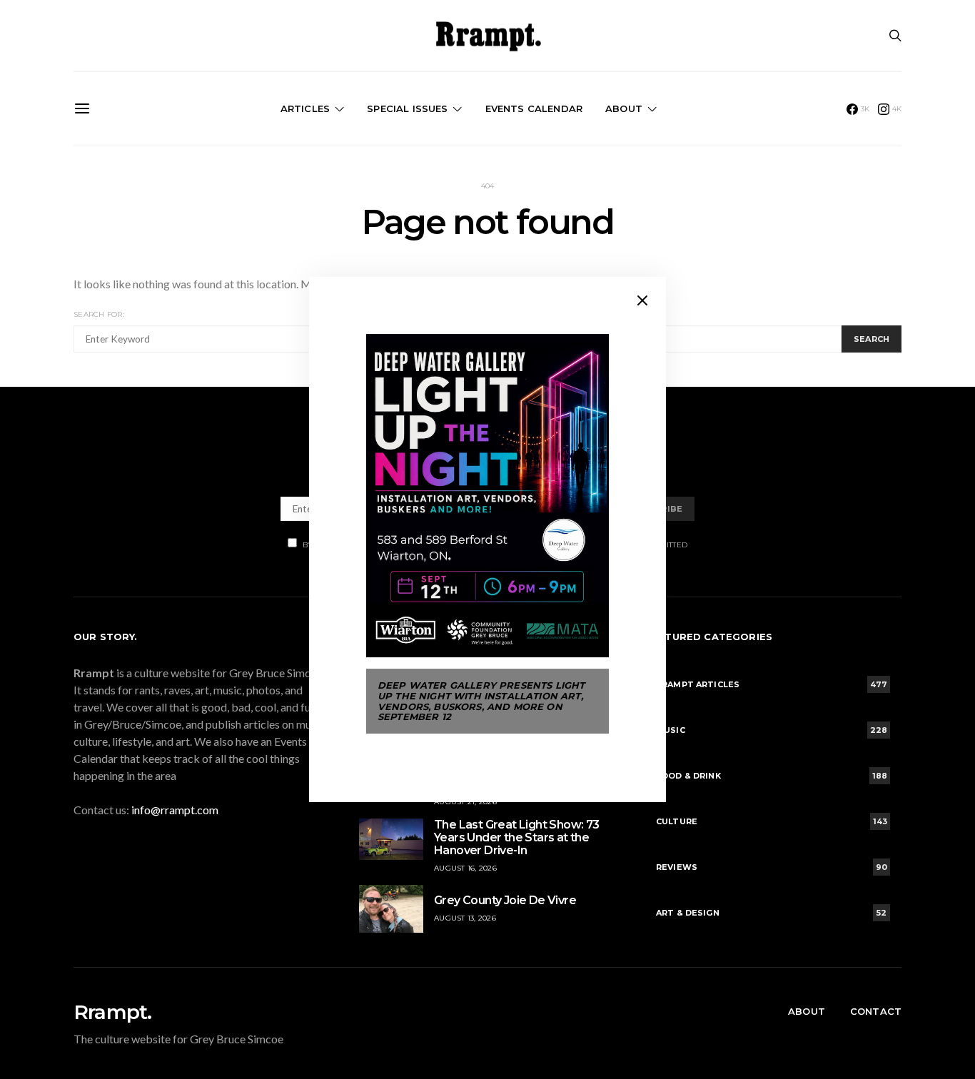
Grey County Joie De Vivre (505, 900)
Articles (305, 108)
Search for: (99, 314)
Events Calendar (533, 108)
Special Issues (407, 108)
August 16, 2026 (465, 868)
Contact (875, 1011)
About (623, 108)
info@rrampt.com (174, 809)
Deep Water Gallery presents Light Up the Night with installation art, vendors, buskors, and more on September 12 (481, 700)
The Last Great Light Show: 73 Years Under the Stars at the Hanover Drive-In (517, 837)
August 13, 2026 (465, 918)
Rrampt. (112, 1012)
